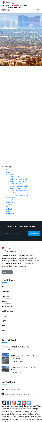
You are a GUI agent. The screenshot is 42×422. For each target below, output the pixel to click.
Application (9, 209)
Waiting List (10, 213)
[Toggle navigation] (37, 10)
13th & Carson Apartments (19, 190)
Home (8, 170)
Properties (9, 174)
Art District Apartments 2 (18, 179)
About (8, 172)
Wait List (5, 301)
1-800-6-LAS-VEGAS (11, 389)
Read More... (7, 272)
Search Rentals (11, 197)
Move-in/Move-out (12, 200)
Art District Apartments (18, 177)
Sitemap (4, 330)
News (3, 326)
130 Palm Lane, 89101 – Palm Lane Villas (16, 347)
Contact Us (9, 204)
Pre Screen (5, 291)
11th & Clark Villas (16, 184)
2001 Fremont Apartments (19, 195)
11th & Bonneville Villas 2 (18, 186)
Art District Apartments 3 (18, 181)
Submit (34, 233)
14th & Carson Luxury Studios (20, 193)
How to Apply (10, 202)
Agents (8, 211)
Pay (7, 207)
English (7, 10)
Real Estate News (7, 311)
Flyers (4, 316)
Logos (4, 321)
